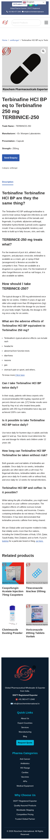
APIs (25, 781)
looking (5, 541)
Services (25, 727)
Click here (20, 375)
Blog (25, 736)
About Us (25, 718)
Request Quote (25, 743)
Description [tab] (7, 182)
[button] (46, 22)
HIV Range (25, 768)
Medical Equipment (25, 786)
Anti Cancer (25, 759)
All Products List (19, 4)
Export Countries (25, 723)
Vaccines (25, 777)
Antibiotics (25, 763)
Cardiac (25, 772)
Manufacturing (25, 732)
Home (4, 40)
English (30, 2)
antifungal (14, 40)
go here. (39, 541)
